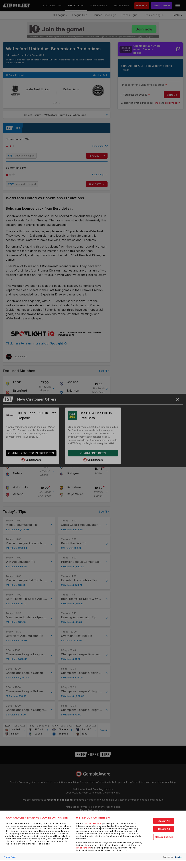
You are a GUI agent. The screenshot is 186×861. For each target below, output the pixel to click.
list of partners (83, 847)
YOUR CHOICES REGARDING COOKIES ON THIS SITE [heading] (36, 817)
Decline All (164, 829)
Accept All (163, 821)
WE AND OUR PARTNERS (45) (93, 817)
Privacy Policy (10, 857)
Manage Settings (164, 837)
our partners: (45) (93, 823)
